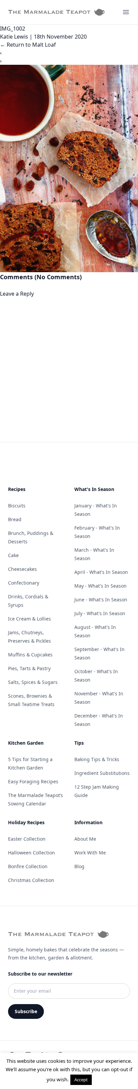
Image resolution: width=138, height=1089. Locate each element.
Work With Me (90, 852)
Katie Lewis (14, 36)
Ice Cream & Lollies (29, 618)
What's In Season (94, 489)
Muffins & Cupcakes (30, 654)
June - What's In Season (100, 599)
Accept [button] (81, 1080)
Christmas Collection (31, 880)
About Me (85, 839)
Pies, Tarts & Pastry (29, 668)
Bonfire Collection (28, 866)
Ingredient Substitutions (102, 773)
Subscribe (26, 1011)
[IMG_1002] (69, 168)
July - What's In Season (99, 613)
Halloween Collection (31, 852)
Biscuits (16, 505)
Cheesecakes (22, 569)
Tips (79, 743)
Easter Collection (27, 839)
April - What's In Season (101, 572)
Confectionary (23, 583)
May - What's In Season (100, 586)
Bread (14, 519)
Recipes (16, 489)
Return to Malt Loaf (28, 44)
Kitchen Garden (26, 743)
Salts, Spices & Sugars (33, 682)
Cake (13, 555)
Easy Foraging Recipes (33, 781)
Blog (79, 866)
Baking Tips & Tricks (96, 759)
